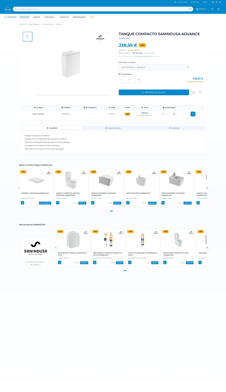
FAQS (205, 2)
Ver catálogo (35, 264)
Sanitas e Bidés (48, 24)
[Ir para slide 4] (135, 270)
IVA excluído (150, 53)
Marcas (36, 17)
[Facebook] (216, 2)
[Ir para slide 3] (131, 270)
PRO (92, 17)
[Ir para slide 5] (138, 270)
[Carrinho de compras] (218, 9)
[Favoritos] (212, 9)
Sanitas (58, 24)
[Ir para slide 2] (114, 211)
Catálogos (49, 17)
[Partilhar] (193, 92)
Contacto (64, 17)
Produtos (24, 17)
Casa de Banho (34, 24)
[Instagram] (220, 2)
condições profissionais (144, 56)
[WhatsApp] (213, 2)
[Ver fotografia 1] (27, 36)
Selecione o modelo (127, 62)
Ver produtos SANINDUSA (35, 262)
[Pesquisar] (190, 9)
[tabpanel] (113, 142)
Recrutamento (79, 17)
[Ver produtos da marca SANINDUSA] (100, 38)
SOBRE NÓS (194, 2)
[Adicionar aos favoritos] (200, 92)
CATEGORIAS (12, 17)
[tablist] (113, 128)
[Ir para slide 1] (111, 211)
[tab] (51, 128)
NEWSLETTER (182, 2)
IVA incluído (138, 53)
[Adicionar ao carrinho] (193, 114)
